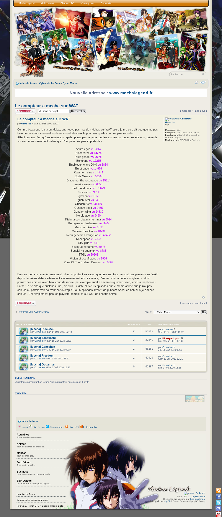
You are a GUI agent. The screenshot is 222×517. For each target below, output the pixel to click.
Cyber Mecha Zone (49, 83)
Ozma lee (26, 123)
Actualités (29, 436)
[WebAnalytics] (194, 493)
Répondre (20, 109)
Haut (203, 297)
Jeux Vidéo (26, 463)
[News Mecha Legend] (218, 491)
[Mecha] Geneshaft (42, 346)
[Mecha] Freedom (42, 355)
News (24, 427)
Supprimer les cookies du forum (32, 500)
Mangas (25, 454)
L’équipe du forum (26, 494)
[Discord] (218, 508)
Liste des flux (90, 427)
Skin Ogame (34, 482)
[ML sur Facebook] (218, 497)
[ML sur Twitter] (218, 503)
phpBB (167, 501)
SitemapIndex (56, 427)
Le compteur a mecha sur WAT (46, 105)
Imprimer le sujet (196, 82)
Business (34, 473)
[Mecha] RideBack (42, 329)
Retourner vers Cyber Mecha (33, 311)
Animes (31, 445)
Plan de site (38, 427)
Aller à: (148, 312)
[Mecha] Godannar (42, 364)
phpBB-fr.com (198, 496)
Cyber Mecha (70, 83)
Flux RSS (73, 427)
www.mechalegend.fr (130, 93)
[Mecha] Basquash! (43, 337)
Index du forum (28, 83)
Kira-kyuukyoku (171, 338)
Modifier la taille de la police (203, 82)
